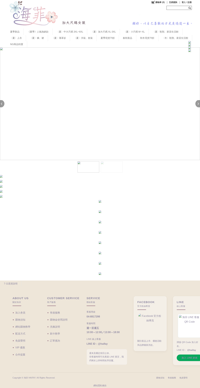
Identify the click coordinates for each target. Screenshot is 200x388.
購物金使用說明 (59, 319)
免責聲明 (20, 340)
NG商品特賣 (16, 44)
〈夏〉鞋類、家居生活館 (165, 31)
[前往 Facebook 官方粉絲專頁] (150, 325)
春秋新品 (127, 38)
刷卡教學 (55, 333)
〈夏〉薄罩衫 (59, 38)
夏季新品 (15, 31)
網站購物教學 (22, 326)
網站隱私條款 (100, 385)
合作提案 (20, 354)
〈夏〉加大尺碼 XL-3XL (103, 31)
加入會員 (20, 312)
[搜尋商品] (190, 7)
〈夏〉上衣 (16, 38)
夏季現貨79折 (108, 38)
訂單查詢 (55, 340)
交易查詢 (173, 2)
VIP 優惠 (20, 347)
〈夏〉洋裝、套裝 (83, 38)
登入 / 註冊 (187, 2)
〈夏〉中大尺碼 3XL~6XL (70, 31)
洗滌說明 (55, 326)
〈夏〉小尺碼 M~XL (134, 31)
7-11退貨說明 (11, 283)
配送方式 (20, 333)
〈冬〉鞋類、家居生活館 (175, 38)
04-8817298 (93, 316)
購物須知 (20, 319)
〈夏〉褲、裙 (37, 38)
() (160, 2)
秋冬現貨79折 (147, 38)
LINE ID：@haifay (97, 343)
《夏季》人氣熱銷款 (38, 31)
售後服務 (55, 312)
